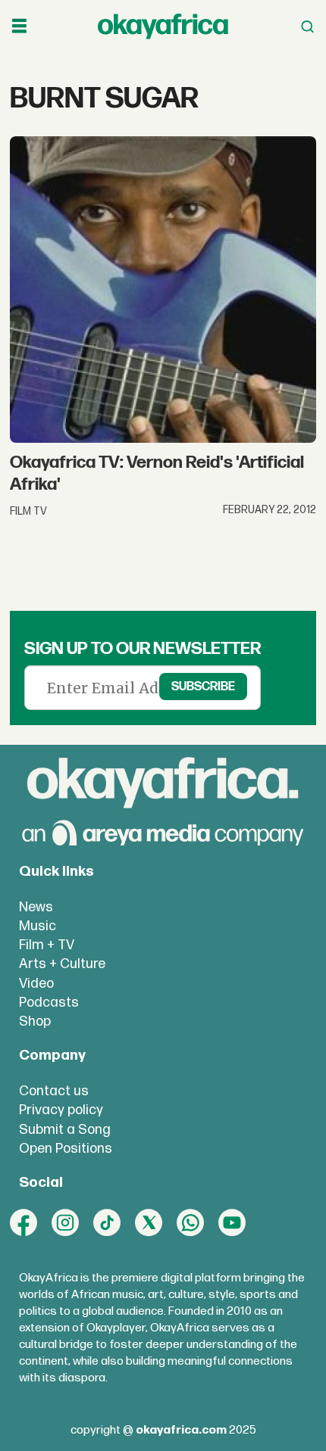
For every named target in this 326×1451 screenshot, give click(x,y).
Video (36, 984)
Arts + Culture (62, 964)
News (36, 907)
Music (37, 926)
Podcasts (49, 1002)
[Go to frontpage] (163, 27)
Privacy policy (61, 1110)
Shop (35, 1021)
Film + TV (46, 945)
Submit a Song (65, 1130)
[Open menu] (19, 26)
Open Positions (65, 1149)
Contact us (54, 1091)
